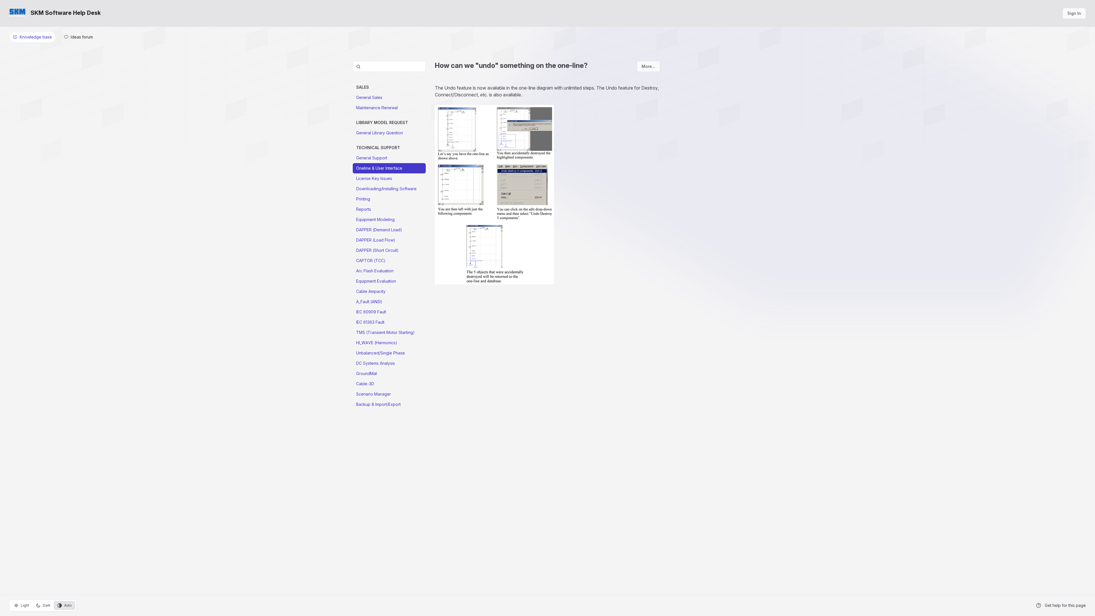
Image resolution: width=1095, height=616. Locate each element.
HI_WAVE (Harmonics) (376, 342)
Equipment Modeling (375, 219)
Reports (363, 209)
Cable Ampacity (371, 291)
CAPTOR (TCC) (371, 260)
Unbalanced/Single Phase (380, 352)
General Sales (369, 97)
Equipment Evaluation (376, 281)
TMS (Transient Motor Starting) (385, 332)
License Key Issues (374, 178)
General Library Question (379, 132)
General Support (371, 157)
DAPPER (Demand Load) (379, 229)
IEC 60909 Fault (371, 311)
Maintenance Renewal (377, 107)
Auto (68, 605)
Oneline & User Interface (379, 168)
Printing (363, 198)
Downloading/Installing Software (386, 188)
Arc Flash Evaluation (375, 270)
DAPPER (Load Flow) (375, 240)
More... (648, 66)
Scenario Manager (373, 394)
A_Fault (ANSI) (369, 301)
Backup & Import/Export (378, 404)
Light (25, 605)
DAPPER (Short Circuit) (377, 250)
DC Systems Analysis (375, 363)
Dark (46, 605)
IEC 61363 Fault (370, 322)
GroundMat (366, 373)
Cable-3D (365, 383)
